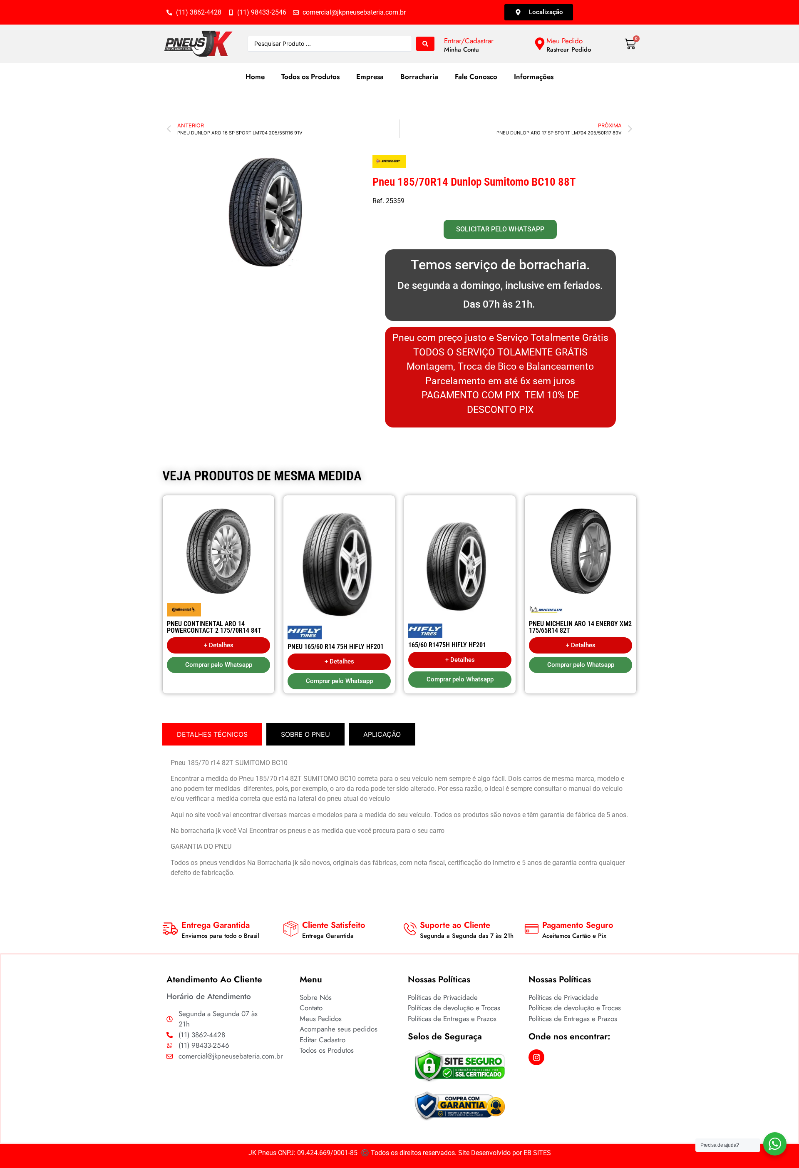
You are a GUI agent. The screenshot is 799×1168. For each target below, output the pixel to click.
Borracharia (419, 77)
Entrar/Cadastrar (469, 41)
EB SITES (537, 1153)
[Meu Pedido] (539, 43)
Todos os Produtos (310, 77)
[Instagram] (536, 1057)
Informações (533, 77)
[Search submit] (425, 44)
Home (255, 77)
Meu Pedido (564, 41)
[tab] (212, 734)
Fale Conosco (476, 77)
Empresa (370, 77)
